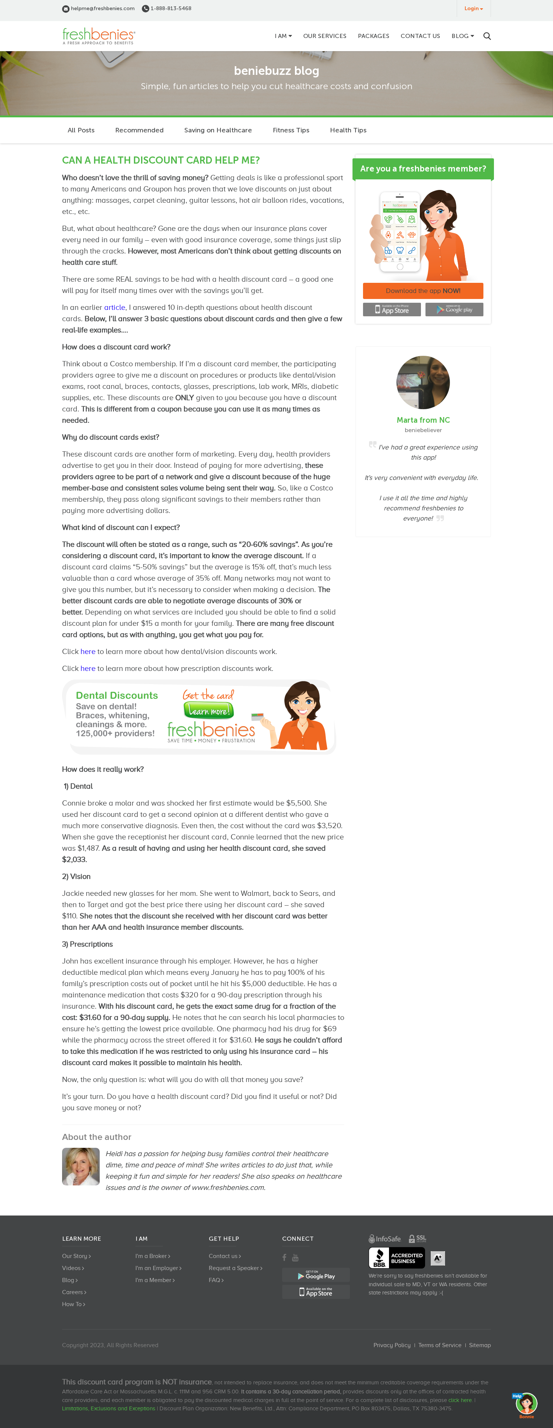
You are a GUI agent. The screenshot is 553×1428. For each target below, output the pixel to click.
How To (72, 1304)
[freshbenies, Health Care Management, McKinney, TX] (397, 1258)
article (114, 307)
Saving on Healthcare (218, 130)
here (88, 651)
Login (472, 8)
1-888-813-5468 (170, 8)
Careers (72, 1292)
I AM (281, 35)
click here (460, 1400)
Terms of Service (440, 1345)
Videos (71, 1268)
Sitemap (480, 1345)
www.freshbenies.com (227, 1187)
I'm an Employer (156, 1268)
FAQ (214, 1280)
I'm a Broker (151, 1256)
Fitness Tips (291, 130)
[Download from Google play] (454, 309)
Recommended (139, 130)
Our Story (74, 1256)
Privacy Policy (392, 1345)
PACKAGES (373, 35)
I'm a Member (153, 1280)
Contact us (420, 35)
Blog (460, 35)
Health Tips (348, 130)
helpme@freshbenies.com (102, 8)
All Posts (81, 130)
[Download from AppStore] (392, 309)
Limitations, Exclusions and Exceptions (108, 1408)
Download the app (423, 290)
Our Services (324, 35)
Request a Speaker (234, 1268)
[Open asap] (526, 1405)
